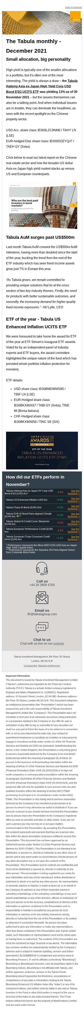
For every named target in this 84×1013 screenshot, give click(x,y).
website (58, 643)
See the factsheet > (73, 492)
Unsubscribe (30, 665)
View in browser (73, 7)
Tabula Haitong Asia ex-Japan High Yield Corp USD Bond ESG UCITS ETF (42, 86)
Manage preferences (49, 665)
